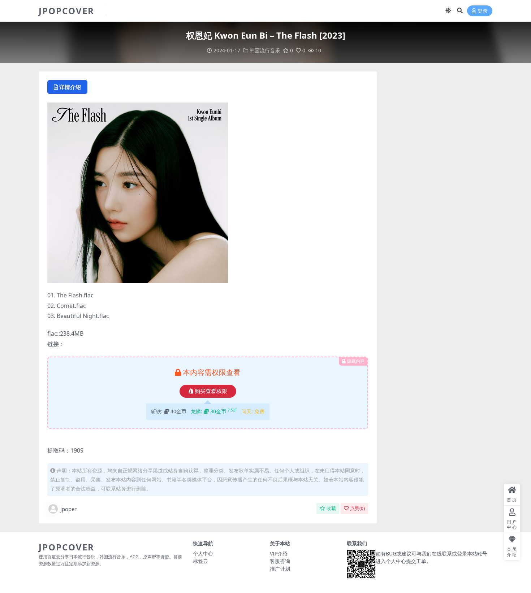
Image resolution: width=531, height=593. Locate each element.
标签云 (200, 561)
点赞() (357, 508)
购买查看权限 (211, 391)
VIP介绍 (279, 553)
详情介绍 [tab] (70, 87)
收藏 (331, 508)
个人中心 (203, 553)
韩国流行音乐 (265, 50)
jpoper (68, 509)
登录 (483, 11)
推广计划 (280, 568)
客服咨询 (280, 561)
